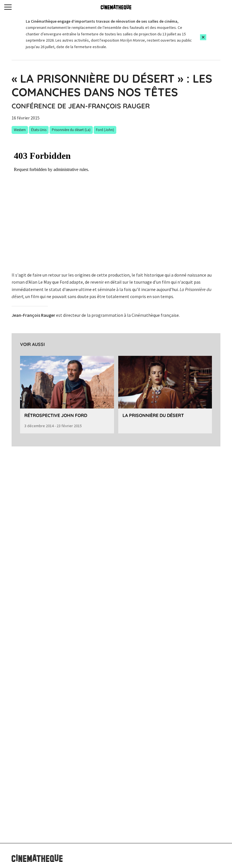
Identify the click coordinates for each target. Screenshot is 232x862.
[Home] (116, 7)
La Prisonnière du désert (153, 415)
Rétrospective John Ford (55, 415)
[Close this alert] (203, 37)
